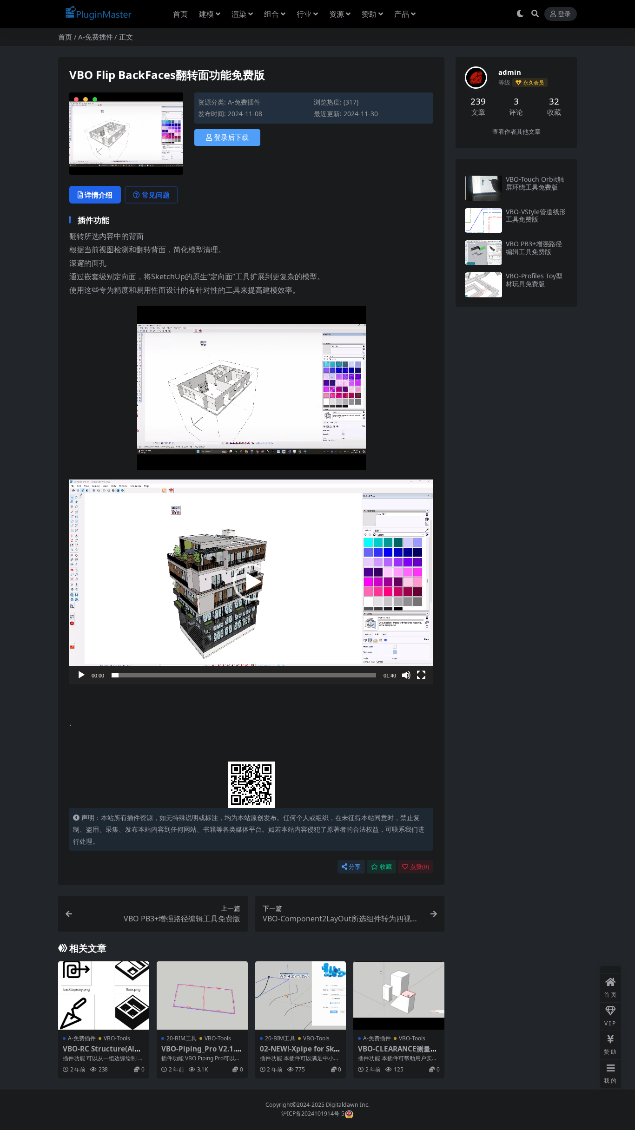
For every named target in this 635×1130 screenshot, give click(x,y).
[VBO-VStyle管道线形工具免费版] (483, 220)
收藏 (386, 866)
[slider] (244, 675)
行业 (304, 14)
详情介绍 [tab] (98, 194)
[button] (251, 582)
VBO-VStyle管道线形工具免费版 (536, 215)
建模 (206, 14)
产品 (401, 14)
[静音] (406, 675)
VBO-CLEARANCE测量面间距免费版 (397, 1053)
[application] (251, 582)
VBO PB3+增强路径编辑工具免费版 (534, 247)
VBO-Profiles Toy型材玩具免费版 (534, 279)
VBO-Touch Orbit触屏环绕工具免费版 (535, 183)
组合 (271, 14)
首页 (180, 14)
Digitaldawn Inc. (347, 1105)
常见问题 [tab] (156, 194)
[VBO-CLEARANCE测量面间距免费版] (398, 995)
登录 (564, 14)
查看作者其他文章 (516, 131)
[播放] (81, 675)
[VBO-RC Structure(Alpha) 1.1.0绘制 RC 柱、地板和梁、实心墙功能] (103, 995)
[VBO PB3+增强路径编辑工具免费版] (483, 252)
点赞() (419, 866)
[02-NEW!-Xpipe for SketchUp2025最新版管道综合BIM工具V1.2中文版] (300, 995)
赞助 (369, 14)
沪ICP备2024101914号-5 (312, 1113)
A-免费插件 (95, 36)
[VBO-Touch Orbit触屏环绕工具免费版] (483, 188)
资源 (336, 14)
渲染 (239, 14)
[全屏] (421, 675)
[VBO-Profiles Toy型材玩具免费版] (483, 284)
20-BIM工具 (181, 1038)
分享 (355, 866)
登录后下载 (231, 137)
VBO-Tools (117, 1038)
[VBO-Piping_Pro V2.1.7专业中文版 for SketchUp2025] (202, 995)
